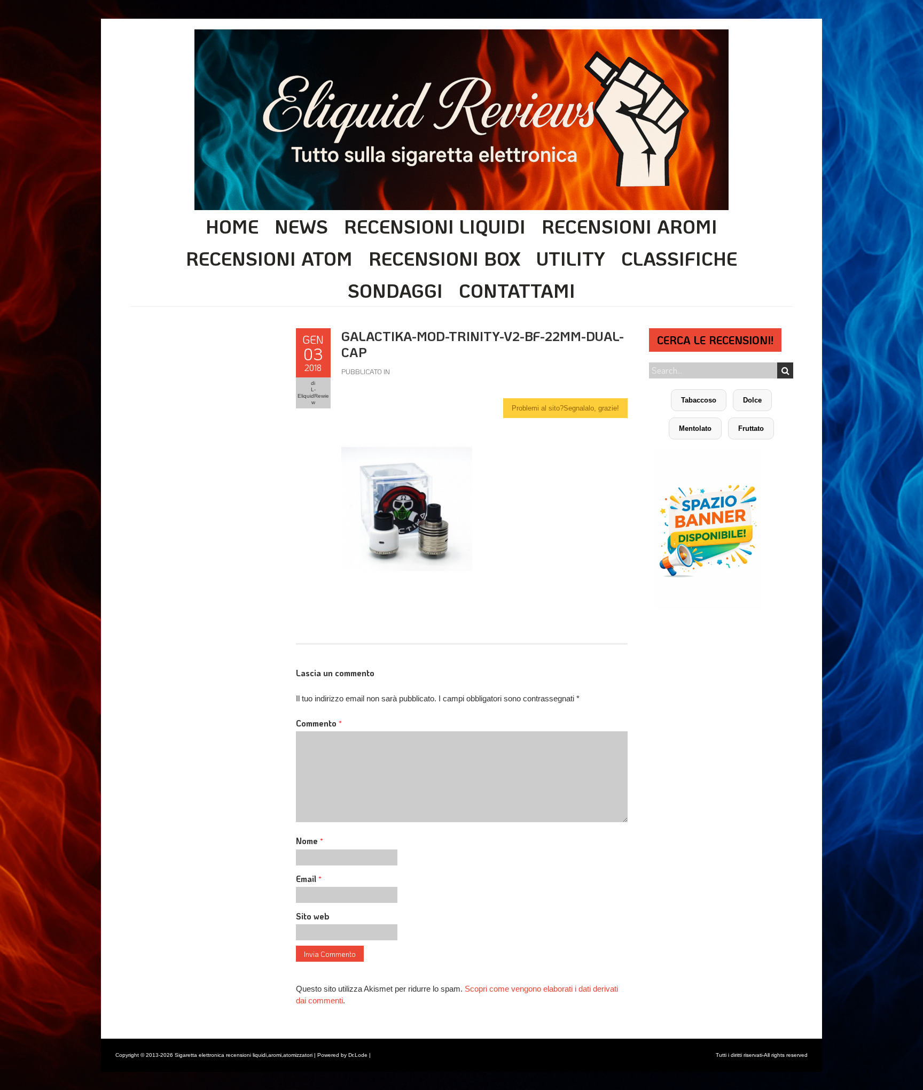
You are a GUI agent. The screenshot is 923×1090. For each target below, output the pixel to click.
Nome (309, 840)
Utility (570, 258)
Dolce (752, 400)
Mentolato (695, 428)
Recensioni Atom (269, 258)
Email (309, 878)
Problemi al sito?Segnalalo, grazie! (565, 408)
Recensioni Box (444, 258)
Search (785, 370)
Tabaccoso (698, 400)
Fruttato (751, 428)
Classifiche (679, 258)
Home (232, 226)
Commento (319, 723)
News (301, 226)
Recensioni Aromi (629, 226)
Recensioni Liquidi (435, 226)
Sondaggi (395, 290)
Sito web (313, 916)
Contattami (517, 290)
